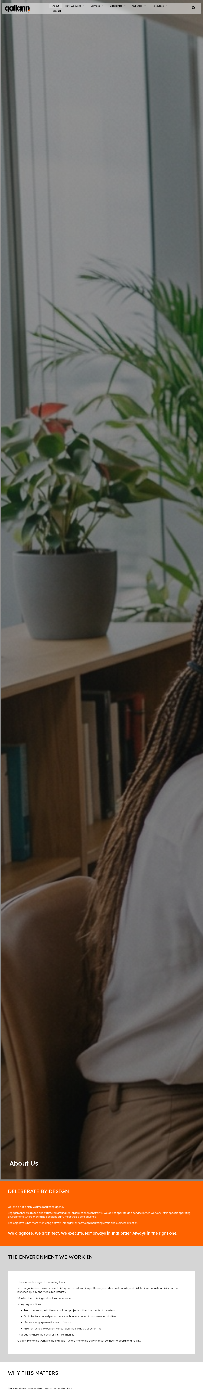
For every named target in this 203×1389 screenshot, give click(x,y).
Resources (158, 5)
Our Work (137, 5)
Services (95, 5)
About (55, 5)
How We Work (73, 5)
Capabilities (116, 5)
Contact (56, 11)
